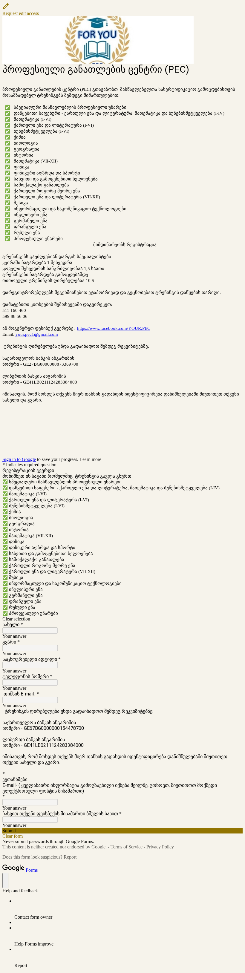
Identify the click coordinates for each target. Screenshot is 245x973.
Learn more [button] (90, 459)
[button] (122, 9)
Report (70, 856)
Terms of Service (127, 846)
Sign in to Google (19, 459)
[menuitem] (128, 909)
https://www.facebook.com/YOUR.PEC (113, 328)
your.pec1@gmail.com (37, 334)
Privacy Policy (160, 846)
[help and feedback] (5, 880)
